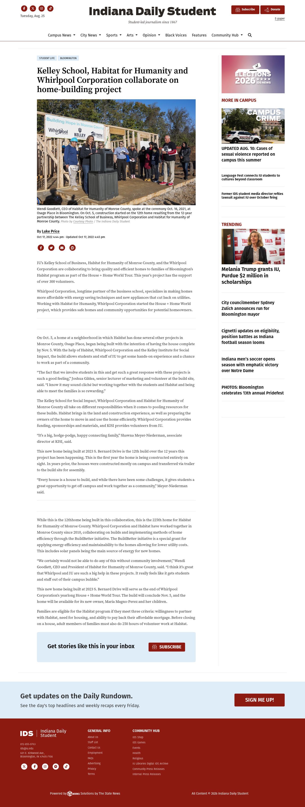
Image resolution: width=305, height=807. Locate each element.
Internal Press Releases (147, 774)
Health (136, 753)
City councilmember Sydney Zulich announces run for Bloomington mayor (248, 308)
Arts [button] (130, 35)
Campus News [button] (60, 35)
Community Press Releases (149, 769)
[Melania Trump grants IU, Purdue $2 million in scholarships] (253, 246)
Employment (95, 753)
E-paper (280, 18)
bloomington (68, 58)
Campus (247, 100)
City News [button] (89, 35)
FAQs (90, 758)
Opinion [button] (150, 35)
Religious (138, 758)
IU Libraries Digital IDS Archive (150, 763)
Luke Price (51, 231)
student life (47, 58)
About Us (93, 737)
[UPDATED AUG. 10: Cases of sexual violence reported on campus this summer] (253, 126)
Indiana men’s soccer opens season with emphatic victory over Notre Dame (250, 365)
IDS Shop (138, 737)
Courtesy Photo (83, 221)
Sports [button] (112, 35)
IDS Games (139, 742)
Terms (91, 774)
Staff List (93, 742)
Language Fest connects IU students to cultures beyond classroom (251, 177)
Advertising (94, 763)
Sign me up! (259, 700)
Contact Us (94, 747)
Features (199, 35)
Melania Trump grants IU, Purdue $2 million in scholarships (251, 275)
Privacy (92, 769)
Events (136, 748)
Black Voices (176, 35)
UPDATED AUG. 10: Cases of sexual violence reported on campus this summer (248, 154)
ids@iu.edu (26, 748)
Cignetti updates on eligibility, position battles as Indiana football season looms (250, 336)
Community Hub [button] (226, 35)
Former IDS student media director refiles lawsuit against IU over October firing (252, 195)
